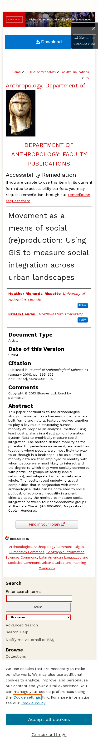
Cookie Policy (33, 703)
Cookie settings (27, 697)
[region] (49, 703)
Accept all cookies (49, 719)
